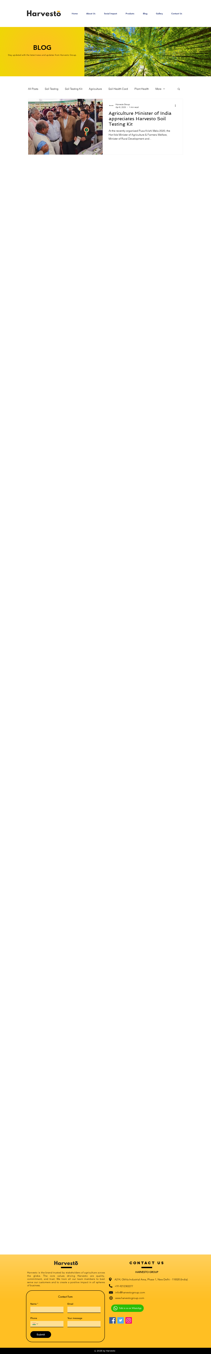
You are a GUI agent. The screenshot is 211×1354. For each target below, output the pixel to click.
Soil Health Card (118, 88)
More (158, 88)
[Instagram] (128, 1320)
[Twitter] (120, 1320)
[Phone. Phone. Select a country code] (35, 1324)
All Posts (33, 88)
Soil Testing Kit (73, 88)
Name (34, 1304)
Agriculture (95, 88)
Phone (33, 1318)
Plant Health (142, 88)
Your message (74, 1318)
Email (70, 1304)
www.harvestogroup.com (129, 1298)
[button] (130, 13)
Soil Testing (51, 88)
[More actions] (176, 106)
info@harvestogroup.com (130, 1292)
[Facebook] (112, 1320)
